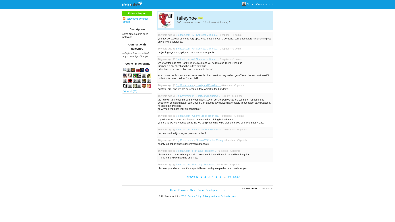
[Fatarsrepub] (125, 76)
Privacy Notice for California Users (219, 196)
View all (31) (130, 91)
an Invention (257, 188)
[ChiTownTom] (142, 70)
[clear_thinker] (149, 76)
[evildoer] (139, 86)
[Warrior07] (144, 76)
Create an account (264, 4)
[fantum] (139, 76)
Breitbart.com (183, 35)
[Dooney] (138, 70)
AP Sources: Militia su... (205, 35)
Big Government (185, 85)
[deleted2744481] (124, 69)
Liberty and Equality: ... (208, 85)
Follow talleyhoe (137, 13)
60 (229, 176)
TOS (183, 196)
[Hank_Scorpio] (144, 81)
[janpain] (139, 81)
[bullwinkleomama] (144, 86)
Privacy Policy (194, 196)
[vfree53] (135, 86)
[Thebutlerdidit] (149, 86)
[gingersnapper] (135, 76)
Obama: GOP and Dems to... (208, 129)
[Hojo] (133, 70)
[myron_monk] (129, 70)
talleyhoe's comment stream (136, 20)
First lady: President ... (204, 151)
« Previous (192, 176)
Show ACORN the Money (209, 140)
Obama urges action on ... (206, 116)
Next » (236, 176)
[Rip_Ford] (135, 81)
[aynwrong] (149, 81)
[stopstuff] (130, 86)
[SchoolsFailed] (125, 81)
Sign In (250, 4)
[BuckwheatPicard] (125, 86)
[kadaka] (130, 81)
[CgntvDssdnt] (147, 70)
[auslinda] (130, 76)
